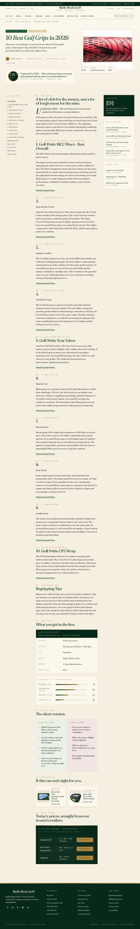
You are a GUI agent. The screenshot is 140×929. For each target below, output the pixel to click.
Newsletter (129, 4)
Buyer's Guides (87, 16)
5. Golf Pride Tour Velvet (15, 120)
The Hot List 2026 (99, 4)
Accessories (58, 16)
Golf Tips (81, 903)
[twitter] (18, 907)
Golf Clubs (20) (52, 906)
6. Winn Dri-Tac (12, 124)
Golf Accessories (23, 21)
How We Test (83, 899)
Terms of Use (113, 906)
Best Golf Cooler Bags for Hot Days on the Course (117, 153)
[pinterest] (23, 907)
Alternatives (11, 151)
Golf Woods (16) (53, 914)
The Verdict (11, 101)
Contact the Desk (84, 914)
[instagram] (13, 907)
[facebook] (8, 907)
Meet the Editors (84, 910)
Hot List (9, 16)
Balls (47, 16)
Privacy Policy (114, 903)
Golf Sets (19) (52, 910)
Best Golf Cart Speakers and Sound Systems (117, 130)
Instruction (72, 16)
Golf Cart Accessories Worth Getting (117, 144)
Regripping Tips (12, 140)
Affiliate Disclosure (115, 899)
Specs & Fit (11, 144)
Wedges (39, 16)
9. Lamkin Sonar (12, 134)
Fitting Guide (115, 4)
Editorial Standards (115, 895)
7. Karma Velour (12, 127)
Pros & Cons (11, 147)
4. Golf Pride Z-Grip (14, 117)
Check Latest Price (45, 190)
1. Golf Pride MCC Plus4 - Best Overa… (17, 106)
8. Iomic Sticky (12, 130)
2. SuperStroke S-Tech (15, 110)
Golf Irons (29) (52, 899)
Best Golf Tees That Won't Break (118, 137)
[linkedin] (28, 907)
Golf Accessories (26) (55, 903)
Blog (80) (50, 895)
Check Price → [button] (85, 840)
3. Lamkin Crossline (14, 113)
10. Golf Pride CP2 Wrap (15, 137)
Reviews (9, 21)
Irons (19, 16)
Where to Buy (12, 154)
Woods (29, 16)
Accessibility (113, 910)
